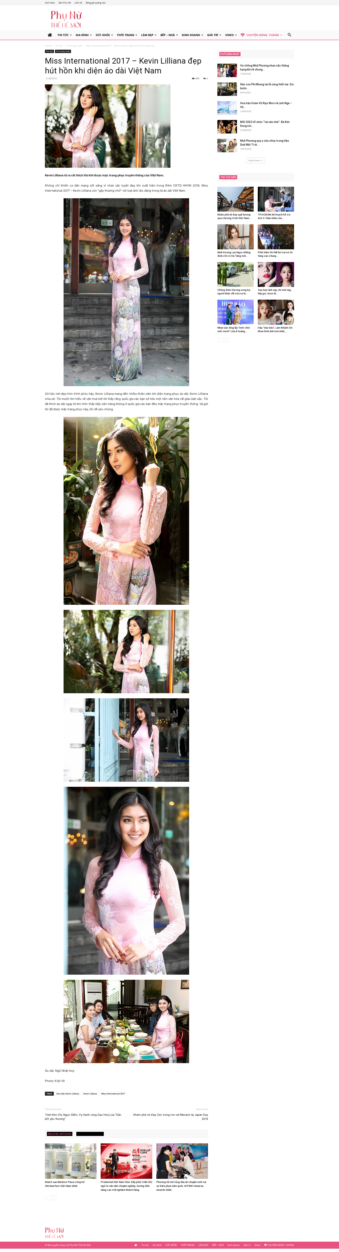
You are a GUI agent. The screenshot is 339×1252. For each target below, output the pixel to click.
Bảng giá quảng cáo (96, 2)
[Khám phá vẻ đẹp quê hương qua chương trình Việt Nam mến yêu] (235, 199)
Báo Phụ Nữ (65, 2)
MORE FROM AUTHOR (90, 1133)
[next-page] (53, 1197)
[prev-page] (47, 1197)
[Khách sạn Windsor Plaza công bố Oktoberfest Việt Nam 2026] (71, 1161)
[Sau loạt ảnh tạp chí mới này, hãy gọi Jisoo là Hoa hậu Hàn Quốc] (276, 274)
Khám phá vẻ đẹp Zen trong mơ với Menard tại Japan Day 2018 (170, 1117)
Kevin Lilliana (90, 1093)
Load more (254, 160)
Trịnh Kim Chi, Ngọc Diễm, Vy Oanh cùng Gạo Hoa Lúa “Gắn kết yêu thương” (83, 1117)
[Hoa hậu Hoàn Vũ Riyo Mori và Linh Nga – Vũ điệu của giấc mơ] (227, 108)
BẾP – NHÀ (167, 35)
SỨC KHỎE (103, 35)
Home (48, 45)
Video (229, 35)
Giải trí (212, 35)
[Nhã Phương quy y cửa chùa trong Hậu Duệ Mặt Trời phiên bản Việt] (227, 145)
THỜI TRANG (125, 35)
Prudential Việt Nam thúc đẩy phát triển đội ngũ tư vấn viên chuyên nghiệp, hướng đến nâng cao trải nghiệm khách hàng (126, 1186)
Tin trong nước (74, 45)
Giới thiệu (50, 2)
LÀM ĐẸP (147, 35)
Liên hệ (78, 2)
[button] (289, 35)
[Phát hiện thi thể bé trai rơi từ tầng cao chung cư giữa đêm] (276, 236)
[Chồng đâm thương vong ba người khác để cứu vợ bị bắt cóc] (235, 274)
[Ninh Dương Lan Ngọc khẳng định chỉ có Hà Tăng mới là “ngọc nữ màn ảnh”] (235, 236)
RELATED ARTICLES (59, 1133)
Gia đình (82, 35)
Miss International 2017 (113, 1093)
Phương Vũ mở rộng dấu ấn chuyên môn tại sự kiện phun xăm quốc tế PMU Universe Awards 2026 (181, 1186)
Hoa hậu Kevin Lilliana (67, 1093)
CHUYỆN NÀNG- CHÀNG (263, 35)
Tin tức (63, 35)
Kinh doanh (191, 35)
